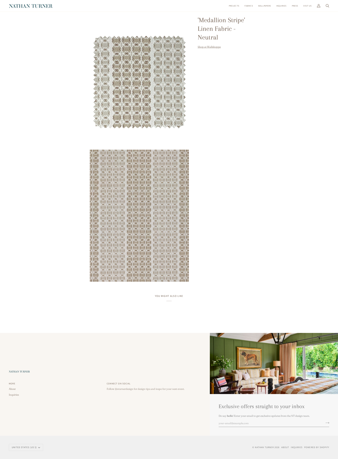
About (12, 389)
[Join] (326, 423)
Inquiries (14, 394)
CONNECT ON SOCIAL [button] (118, 383)
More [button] (12, 383)
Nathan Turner (264, 447)
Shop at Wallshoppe (209, 47)
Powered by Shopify (316, 447)
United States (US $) (24, 447)
